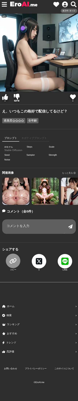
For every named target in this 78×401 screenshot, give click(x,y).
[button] (15, 191)
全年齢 (32, 120)
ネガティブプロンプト (34, 138)
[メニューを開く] (4, 4)
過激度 (8, 120)
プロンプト (10, 138)
